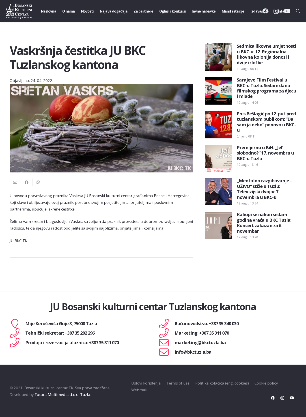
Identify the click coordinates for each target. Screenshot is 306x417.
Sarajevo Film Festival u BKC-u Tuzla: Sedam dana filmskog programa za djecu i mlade (266, 88)
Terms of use (178, 383)
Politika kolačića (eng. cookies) (222, 383)
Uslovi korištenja (146, 383)
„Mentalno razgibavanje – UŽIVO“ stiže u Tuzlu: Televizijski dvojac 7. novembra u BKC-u (264, 188)
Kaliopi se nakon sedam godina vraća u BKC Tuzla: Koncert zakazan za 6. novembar (264, 222)
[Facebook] (273, 398)
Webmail (139, 389)
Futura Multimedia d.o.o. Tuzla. (63, 394)
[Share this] (26, 182)
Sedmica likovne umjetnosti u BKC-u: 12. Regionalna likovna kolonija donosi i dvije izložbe (266, 54)
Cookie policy (266, 383)
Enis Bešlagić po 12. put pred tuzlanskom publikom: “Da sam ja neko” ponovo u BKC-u (266, 121)
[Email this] (15, 182)
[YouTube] (292, 398)
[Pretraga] (297, 11)
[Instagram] (282, 398)
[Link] (19, 11)
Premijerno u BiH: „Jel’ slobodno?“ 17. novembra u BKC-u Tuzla (265, 152)
